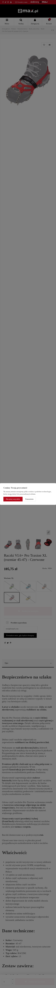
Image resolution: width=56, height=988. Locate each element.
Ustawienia (29, 499)
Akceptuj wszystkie (13, 499)
